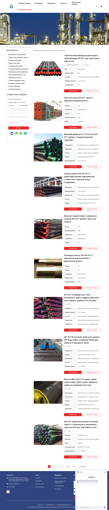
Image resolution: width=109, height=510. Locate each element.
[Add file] (77, 507)
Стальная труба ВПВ (14, 60)
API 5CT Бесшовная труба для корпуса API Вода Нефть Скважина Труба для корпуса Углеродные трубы (81, 340)
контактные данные (39, 487)
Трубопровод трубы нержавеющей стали (18, 72)
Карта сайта (40, 504)
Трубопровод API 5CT (15, 77)
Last (74, 466)
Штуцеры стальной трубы (16, 83)
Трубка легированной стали (17, 75)
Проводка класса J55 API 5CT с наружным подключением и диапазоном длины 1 (78, 258)
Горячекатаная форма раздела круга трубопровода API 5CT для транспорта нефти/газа (82, 58)
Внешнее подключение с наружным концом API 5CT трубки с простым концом (80, 219)
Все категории (57, 489)
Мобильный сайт (50, 504)
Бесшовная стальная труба (16, 54)
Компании (37, 477)
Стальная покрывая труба (16, 80)
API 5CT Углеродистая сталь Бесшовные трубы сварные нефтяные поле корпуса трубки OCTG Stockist (81, 298)
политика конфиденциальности (64, 504)
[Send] (105, 507)
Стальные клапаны (14, 89)
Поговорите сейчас (91, 91)
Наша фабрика (38, 480)
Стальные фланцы (14, 86)
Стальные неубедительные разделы (18, 69)
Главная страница (11, 47)
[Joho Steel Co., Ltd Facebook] (8, 491)
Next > (68, 466)
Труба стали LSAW (14, 63)
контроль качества (39, 484)
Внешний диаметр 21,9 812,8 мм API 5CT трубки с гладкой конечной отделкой (81, 137)
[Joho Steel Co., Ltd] (11, 6)
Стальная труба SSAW (15, 66)
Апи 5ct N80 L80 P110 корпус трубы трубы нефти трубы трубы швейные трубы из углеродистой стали (80, 382)
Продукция (21, 47)
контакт (18, 128)
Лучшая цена (73, 91)
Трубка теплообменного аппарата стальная (18, 57)
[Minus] (105, 472)
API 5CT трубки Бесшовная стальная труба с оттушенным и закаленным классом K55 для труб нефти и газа (81, 424)
